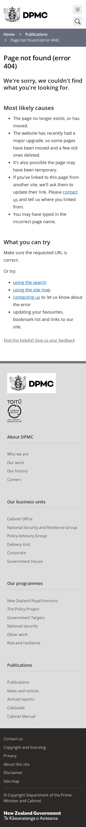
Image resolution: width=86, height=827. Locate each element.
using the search (29, 282)
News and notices (23, 690)
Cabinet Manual (21, 716)
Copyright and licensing (25, 747)
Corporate (16, 552)
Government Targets (26, 617)
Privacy (10, 755)
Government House (25, 561)
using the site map (31, 290)
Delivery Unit (18, 544)
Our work (15, 462)
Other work (17, 634)
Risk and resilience (23, 643)
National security (22, 626)
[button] (77, 21)
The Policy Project (23, 609)
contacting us (26, 297)
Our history (17, 471)
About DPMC (20, 437)
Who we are (17, 454)
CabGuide (16, 707)
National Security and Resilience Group (42, 527)
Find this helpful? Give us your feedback (39, 340)
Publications (36, 34)
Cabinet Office (19, 519)
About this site (17, 764)
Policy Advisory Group (27, 535)
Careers (14, 479)
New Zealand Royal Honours (32, 600)
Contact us (13, 738)
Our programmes (25, 583)
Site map (11, 781)
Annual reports (20, 699)
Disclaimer (13, 772)
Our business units (26, 502)
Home (9, 34)
